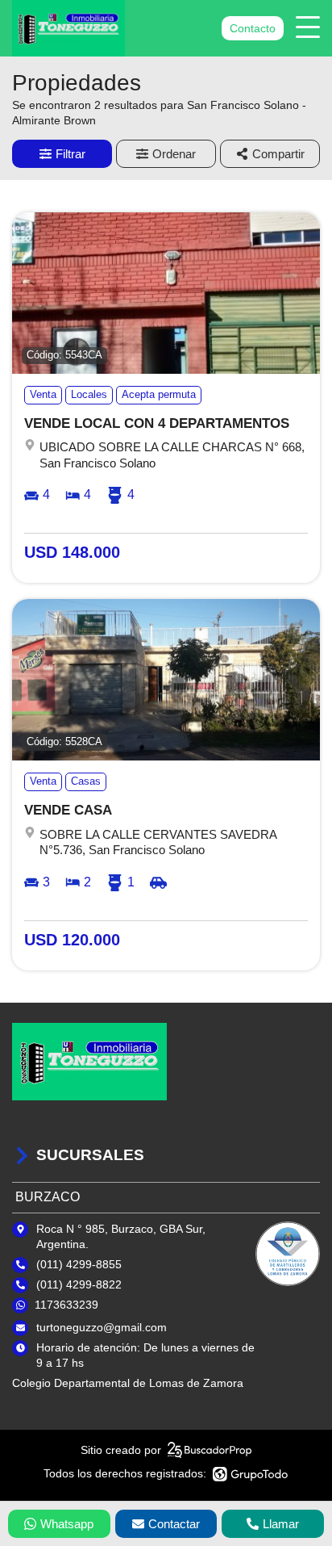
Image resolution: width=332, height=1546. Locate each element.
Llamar (281, 1524)
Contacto (253, 28)
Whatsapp (66, 1524)
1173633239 (66, 1304)
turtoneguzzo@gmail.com (101, 1327)
